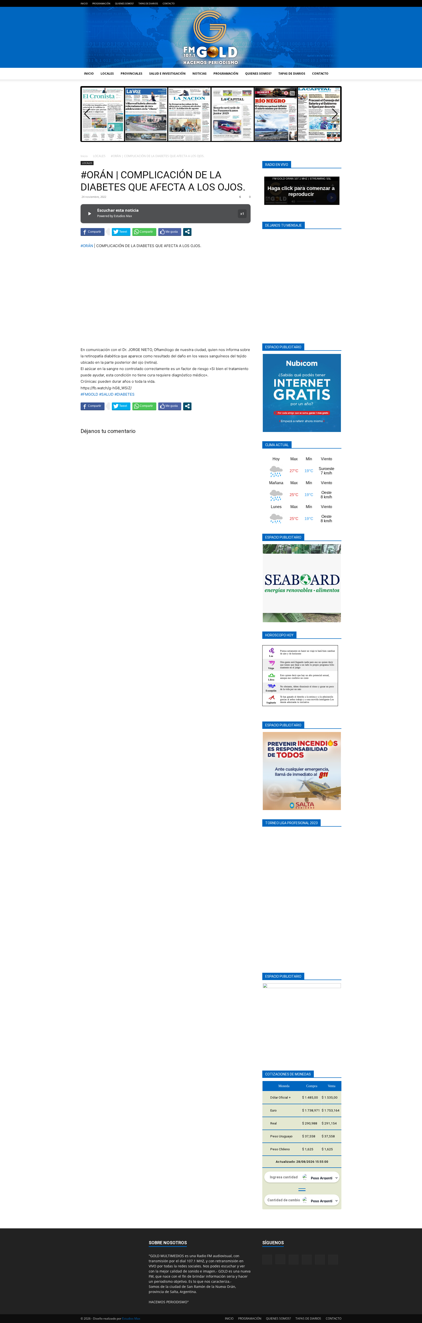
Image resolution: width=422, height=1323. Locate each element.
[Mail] (313, 3)
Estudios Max (131, 1318)
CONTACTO (169, 3)
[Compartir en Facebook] (93, 231)
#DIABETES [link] (125, 394)
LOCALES (107, 73)
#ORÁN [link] (87, 245)
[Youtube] (337, 3)
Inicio (84, 156)
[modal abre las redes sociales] (187, 231)
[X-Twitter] (329, 3)
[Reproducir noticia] (89, 214)
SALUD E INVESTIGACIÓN (167, 73)
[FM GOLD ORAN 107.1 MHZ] (211, 37)
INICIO (84, 3)
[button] (335, 114)
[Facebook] (297, 3)
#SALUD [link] (106, 394)
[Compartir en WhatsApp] (144, 231)
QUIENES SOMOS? (124, 3)
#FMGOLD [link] (89, 394)
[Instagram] (305, 3)
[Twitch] (321, 3)
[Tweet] (121, 231)
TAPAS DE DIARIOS (148, 3)
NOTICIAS (199, 73)
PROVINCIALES (131, 73)
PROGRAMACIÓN (101, 3)
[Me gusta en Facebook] (169, 231)
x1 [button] (242, 213)
